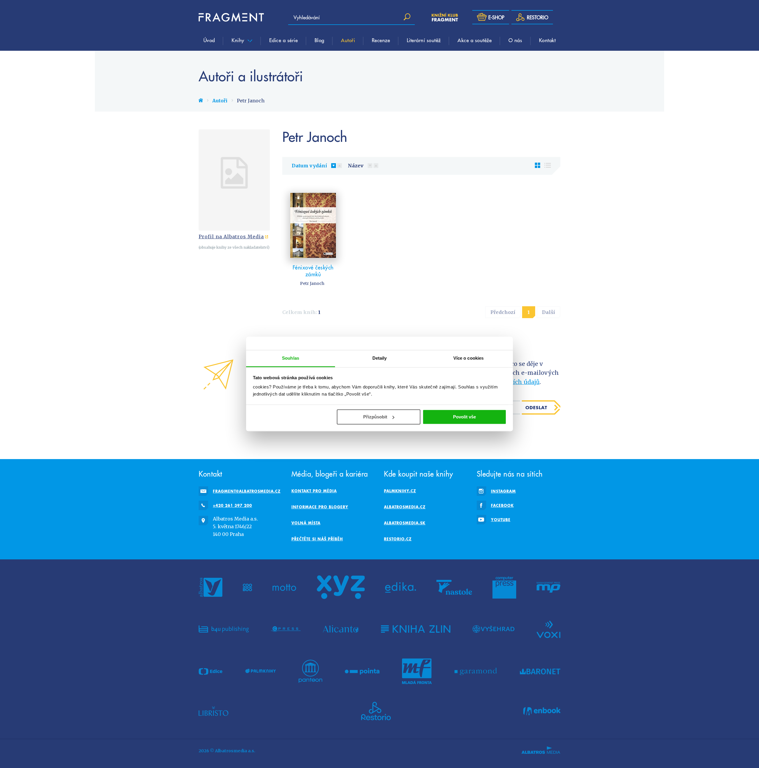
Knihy (239, 40)
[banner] (231, 17)
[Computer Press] (504, 587)
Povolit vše (464, 416)
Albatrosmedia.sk (404, 523)
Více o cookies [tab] (468, 358)
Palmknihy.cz (400, 491)
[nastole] (454, 587)
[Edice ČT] (210, 671)
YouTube (501, 519)
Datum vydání (309, 166)
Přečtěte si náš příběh (317, 539)
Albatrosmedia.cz (404, 507)
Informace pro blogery (319, 507)
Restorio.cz (398, 539)
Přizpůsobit (375, 416)
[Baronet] (540, 671)
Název (355, 166)
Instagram (503, 491)
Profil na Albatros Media (231, 236)
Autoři (348, 40)
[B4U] (224, 629)
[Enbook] (541, 711)
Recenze (381, 40)
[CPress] (286, 629)
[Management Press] (548, 587)
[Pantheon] (310, 671)
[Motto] (284, 587)
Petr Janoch (312, 283)
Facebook (502, 505)
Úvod (209, 40)
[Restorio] (376, 711)
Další (548, 312)
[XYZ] (341, 587)
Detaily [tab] (379, 358)
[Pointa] (362, 671)
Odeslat (536, 407)
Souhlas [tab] (290, 358)
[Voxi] (548, 629)
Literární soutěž (424, 40)
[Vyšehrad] (493, 629)
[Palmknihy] (260, 671)
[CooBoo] (247, 587)
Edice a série (283, 40)
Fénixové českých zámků (313, 271)
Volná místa (305, 523)
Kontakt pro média (314, 491)
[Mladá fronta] (417, 671)
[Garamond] (476, 671)
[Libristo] (213, 711)
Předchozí (502, 312)
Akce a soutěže (474, 40)
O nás (515, 40)
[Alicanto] (341, 629)
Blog (319, 40)
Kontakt (547, 40)
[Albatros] (210, 587)
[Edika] (400, 587)
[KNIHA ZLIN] (415, 629)
